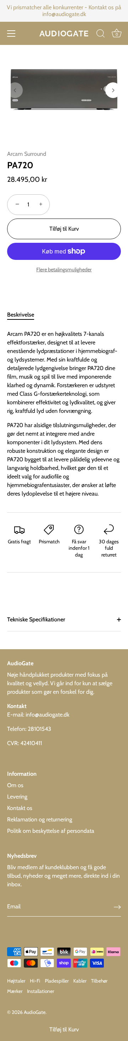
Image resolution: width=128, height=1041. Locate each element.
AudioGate (35, 1012)
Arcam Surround (26, 153)
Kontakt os (19, 808)
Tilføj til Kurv (64, 1029)
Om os (15, 785)
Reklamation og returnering (39, 819)
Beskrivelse (20, 314)
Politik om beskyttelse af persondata (50, 830)
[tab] (24, 315)
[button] (15, 90)
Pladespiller (57, 981)
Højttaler (16, 981)
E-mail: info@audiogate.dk (38, 714)
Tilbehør (99, 981)
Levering (17, 796)
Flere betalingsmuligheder (64, 269)
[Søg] (100, 34)
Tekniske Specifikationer (36, 619)
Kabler (79, 981)
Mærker (14, 991)
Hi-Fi (35, 981)
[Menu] (11, 33)
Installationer (40, 991)
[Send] (117, 907)
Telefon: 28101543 (29, 728)
